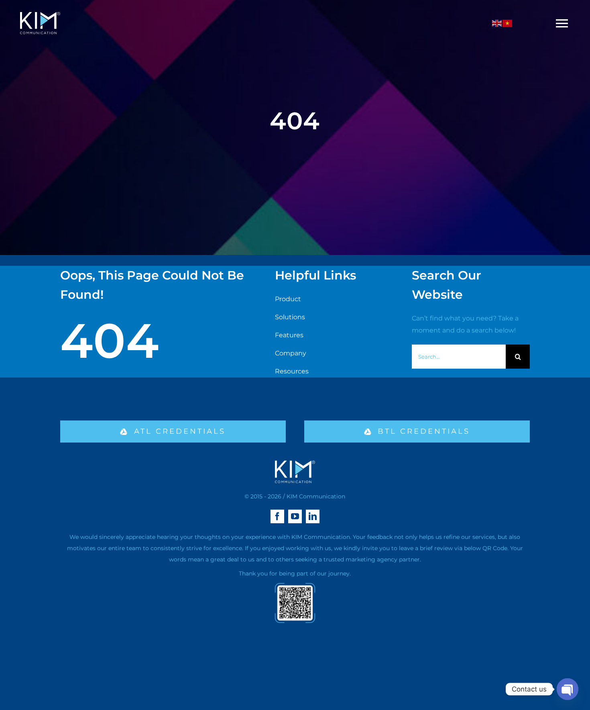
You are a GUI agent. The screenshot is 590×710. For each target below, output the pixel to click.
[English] (497, 23)
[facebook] (277, 516)
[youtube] (295, 516)
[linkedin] (312, 516)
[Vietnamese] (508, 23)
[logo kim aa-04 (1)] (40, 15)
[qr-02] (295, 586)
